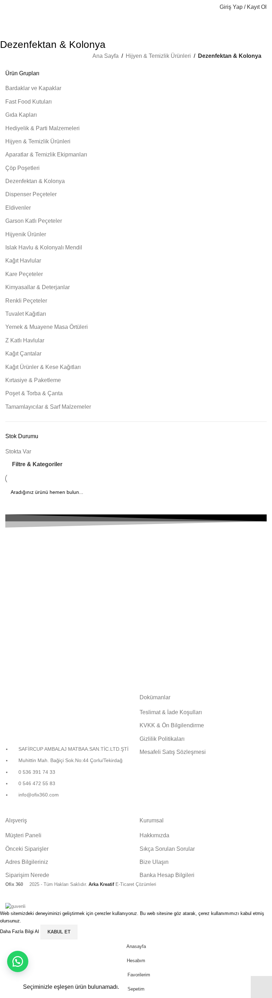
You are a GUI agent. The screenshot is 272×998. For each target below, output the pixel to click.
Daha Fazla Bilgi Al (20, 931)
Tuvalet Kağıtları (25, 314)
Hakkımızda (154, 835)
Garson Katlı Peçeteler (33, 221)
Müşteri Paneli (23, 835)
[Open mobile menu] (8, 7)
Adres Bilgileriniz (26, 862)
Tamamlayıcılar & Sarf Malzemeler (48, 407)
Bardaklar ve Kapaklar (33, 88)
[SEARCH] (258, 492)
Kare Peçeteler (24, 274)
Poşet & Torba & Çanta (34, 393)
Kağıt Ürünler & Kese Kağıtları (43, 367)
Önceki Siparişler (27, 849)
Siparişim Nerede (27, 875)
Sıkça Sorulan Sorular (167, 849)
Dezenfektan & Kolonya (35, 181)
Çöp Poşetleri (22, 168)
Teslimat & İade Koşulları (171, 712)
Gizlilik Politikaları (162, 739)
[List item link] (68, 775)
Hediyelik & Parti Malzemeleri (42, 128)
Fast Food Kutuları (28, 102)
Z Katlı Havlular (24, 340)
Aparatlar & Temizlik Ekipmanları (46, 154)
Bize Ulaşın (154, 862)
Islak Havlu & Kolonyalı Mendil (43, 247)
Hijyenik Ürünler (25, 234)
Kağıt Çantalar (23, 354)
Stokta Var (18, 451)
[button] (17, 961)
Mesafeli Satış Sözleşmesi (173, 752)
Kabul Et (58, 931)
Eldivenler (18, 208)
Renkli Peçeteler (26, 301)
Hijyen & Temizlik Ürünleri (158, 56)
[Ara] (209, 7)
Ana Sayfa (105, 56)
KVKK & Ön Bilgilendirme (172, 725)
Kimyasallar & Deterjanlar (37, 287)
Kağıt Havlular (23, 261)
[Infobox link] (136, 557)
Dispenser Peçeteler (31, 194)
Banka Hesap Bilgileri (167, 875)
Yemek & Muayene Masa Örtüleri (46, 327)
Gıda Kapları (21, 115)
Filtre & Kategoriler (37, 464)
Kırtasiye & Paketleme (33, 380)
